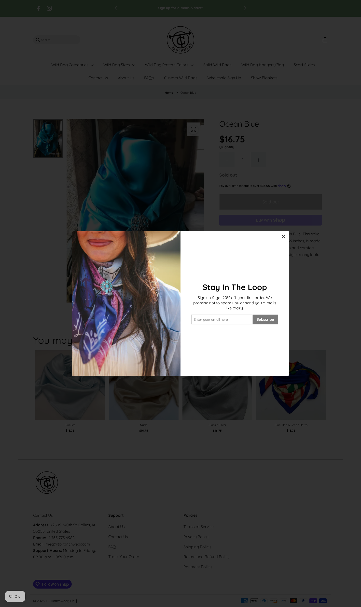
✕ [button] (283, 236)
